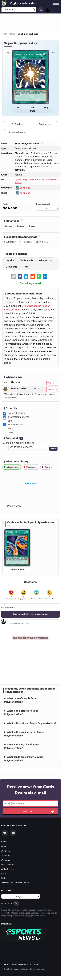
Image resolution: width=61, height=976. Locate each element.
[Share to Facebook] (20, 276)
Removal (8, 226)
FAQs (3, 874)
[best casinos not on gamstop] (23, 934)
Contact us (6, 851)
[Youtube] (13, 833)
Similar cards (26, 260)
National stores (16, 413)
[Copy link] (13, 276)
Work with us (7, 865)
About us (5, 856)
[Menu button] (56, 6)
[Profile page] (47, 9)
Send (53, 448)
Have (10, 432)
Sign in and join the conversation (30, 614)
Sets (10, 420)
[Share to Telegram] (45, 276)
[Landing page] (4, 3)
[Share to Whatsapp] (39, 276)
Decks (47, 467)
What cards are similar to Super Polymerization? (23, 759)
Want (10, 428)
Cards (12, 34)
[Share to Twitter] (26, 276)
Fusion (32, 226)
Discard (20, 226)
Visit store (52, 383)
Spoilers (19, 124)
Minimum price (13, 467)
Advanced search (17, 132)
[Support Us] (5, 833)
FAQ (26, 266)
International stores (18, 416)
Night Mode (6, 903)
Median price (32, 467)
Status (4, 878)
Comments (11, 266)
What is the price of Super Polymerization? (31, 723)
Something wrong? (30, 283)
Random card (45, 124)
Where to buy (46, 260)
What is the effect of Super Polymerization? (21, 713)
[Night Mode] (41, 9)
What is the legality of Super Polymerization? (21, 746)
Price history (14, 505)
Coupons (5, 860)
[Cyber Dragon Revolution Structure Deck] (8, 53)
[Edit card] (41, 143)
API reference (7, 869)
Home (4, 846)
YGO (4, 34)
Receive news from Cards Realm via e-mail (30, 790)
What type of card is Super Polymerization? (21, 700)
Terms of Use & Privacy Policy (15, 883)
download (25, 187)
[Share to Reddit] (32, 276)
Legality (10, 260)
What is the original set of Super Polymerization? (24, 734)
